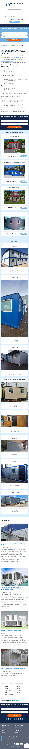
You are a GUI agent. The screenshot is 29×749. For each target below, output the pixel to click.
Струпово (19, 690)
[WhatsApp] (14, 700)
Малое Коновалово (9, 694)
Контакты (17, 733)
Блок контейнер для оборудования (13, 668)
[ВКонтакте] (2, 700)
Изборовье (19, 688)
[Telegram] (18, 700)
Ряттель (18, 692)
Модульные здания (6, 728)
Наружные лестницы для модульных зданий (13, 543)
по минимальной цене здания (11, 60)
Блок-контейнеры (5, 725)
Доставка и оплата (19, 725)
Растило (6, 686)
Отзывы (16, 732)
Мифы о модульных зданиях (11, 630)
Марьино (6, 692)
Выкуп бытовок (18, 727)
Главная (3, 44)
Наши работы (18, 728)
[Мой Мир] (6, 700)
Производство (18, 730)
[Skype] (16, 700)
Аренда (3, 732)
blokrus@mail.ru (7, 741)
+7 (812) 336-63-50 (15, 19)
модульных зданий (18, 57)
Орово (18, 686)
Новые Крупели (8, 690)
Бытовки (3, 727)
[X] (8, 700)
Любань (6, 688)
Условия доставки (10, 44)
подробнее (24, 156)
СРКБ (3, 730)
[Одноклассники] (4, 700)
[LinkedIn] (10, 700)
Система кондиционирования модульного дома (11, 588)
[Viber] (12, 700)
